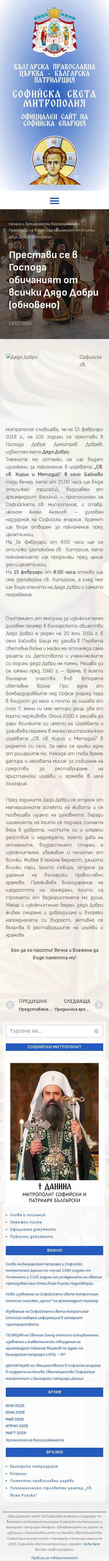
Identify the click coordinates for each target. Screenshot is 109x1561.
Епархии (18, 1473)
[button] (54, 200)
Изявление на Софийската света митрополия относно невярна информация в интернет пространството (47, 1318)
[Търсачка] (96, 1031)
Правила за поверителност (54, 1558)
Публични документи (31, 1236)
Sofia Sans (92, 1544)
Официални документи (33, 1229)
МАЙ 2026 (15, 1419)
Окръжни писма (26, 1222)
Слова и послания (28, 1214)
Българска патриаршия (34, 1466)
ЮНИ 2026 (15, 1412)
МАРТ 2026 (16, 1432)
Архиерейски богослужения (51, 223)
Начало (15, 223)
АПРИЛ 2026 (17, 1425)
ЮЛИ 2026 (15, 1405)
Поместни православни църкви (42, 1480)
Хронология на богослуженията (35, 1440)
